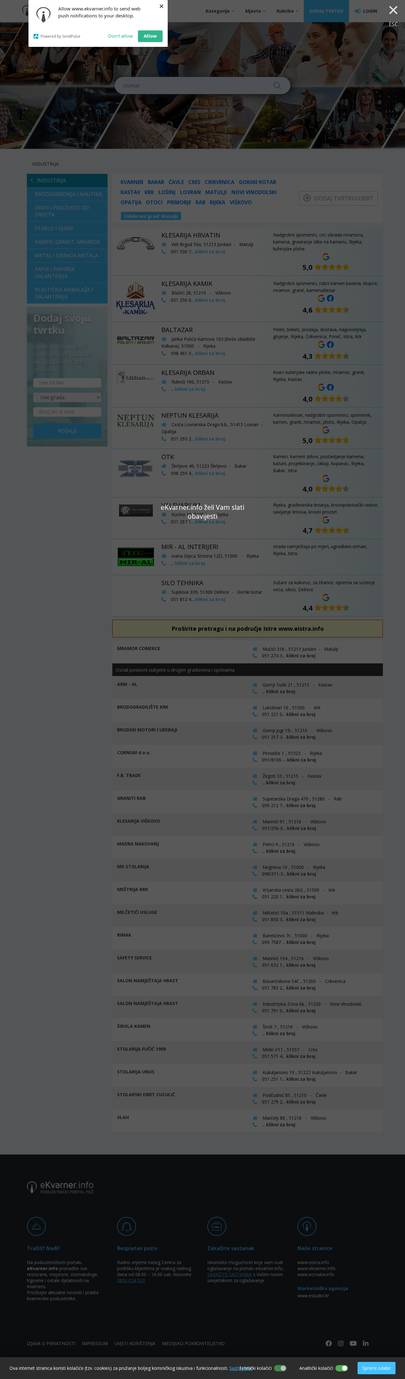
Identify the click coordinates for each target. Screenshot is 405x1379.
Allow (150, 36)
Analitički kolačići (316, 1368)
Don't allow (120, 36)
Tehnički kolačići (255, 1368)
